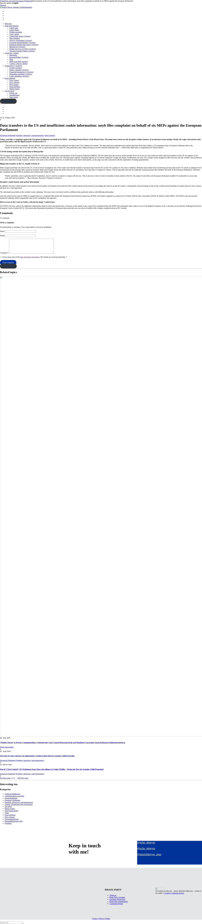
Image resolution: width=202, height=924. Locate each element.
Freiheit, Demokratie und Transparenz (19, 804)
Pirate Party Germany (117, 897)
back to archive (8, 101)
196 (18, 778)
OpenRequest (14, 95)
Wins (11, 59)
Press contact (14, 80)
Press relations (10, 78)
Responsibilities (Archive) (19, 57)
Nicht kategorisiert (7, 747)
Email (2, 236)
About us (112, 895)
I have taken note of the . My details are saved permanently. (34, 257)
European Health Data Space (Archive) (23, 45)
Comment (4, 253)
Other (7, 813)
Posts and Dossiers (11, 26)
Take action (13, 97)
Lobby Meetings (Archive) (19, 76)
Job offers (8, 807)
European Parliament (7, 135)
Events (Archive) (15, 68)
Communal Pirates (116, 904)
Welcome (8, 24)
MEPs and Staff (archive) (18, 61)
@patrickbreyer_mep (149, 854)
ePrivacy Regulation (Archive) (20, 40)
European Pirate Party (117, 899)
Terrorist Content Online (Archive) (22, 51)
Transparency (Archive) (13, 66)
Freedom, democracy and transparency (30, 135)
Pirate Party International (118, 902)
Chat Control (14, 34)
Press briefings (14, 87)
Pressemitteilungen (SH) (14, 821)
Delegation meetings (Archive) (20, 74)
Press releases (14, 83)
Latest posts (13, 28)
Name (2, 231)
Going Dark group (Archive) (20, 36)
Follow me (13, 93)
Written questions (15, 32)
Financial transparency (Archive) (21, 72)
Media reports (14, 89)
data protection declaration (30, 257)
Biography (13, 55)
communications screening (14, 796)
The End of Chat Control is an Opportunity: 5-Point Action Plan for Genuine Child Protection (37, 756)
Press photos (14, 85)
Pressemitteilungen (11, 819)
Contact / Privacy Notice (18, 64)
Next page (24, 778)
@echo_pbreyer (146, 842)
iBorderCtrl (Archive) (17, 47)
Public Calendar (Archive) (19, 70)
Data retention (14, 38)
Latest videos (14, 30)
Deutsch (3, 5)
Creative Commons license (174, 893)
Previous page (5, 778)
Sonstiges (8, 823)
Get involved (9, 91)
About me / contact (12, 53)
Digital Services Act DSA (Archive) (22, 49)
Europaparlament (11, 798)
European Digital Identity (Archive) (22, 43)
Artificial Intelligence (12, 794)
